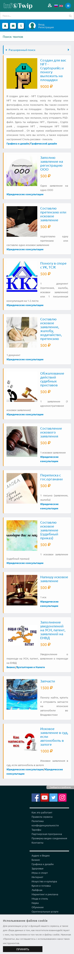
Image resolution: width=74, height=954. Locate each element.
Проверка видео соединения (49, 838)
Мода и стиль (40, 898)
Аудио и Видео (41, 855)
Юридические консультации (25, 194)
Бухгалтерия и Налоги (31, 667)
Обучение (38, 907)
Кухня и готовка (41, 885)
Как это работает (42, 812)
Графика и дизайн (18, 143)
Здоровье (37, 868)
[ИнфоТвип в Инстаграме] (62, 797)
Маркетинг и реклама (45, 894)
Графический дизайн (43, 143)
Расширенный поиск (22, 49)
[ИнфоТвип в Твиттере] (53, 797)
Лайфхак (37, 890)
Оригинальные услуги (45, 911)
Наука (35, 902)
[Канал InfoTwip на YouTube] (44, 797)
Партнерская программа (47, 834)
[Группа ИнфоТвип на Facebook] (36, 797)
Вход (41, 24)
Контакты (37, 842)
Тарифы (36, 829)
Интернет (37, 877)
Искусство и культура (44, 881)
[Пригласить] (49, 5)
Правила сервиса (42, 816)
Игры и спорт (40, 872)
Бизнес (11, 667)
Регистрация (46, 27)
